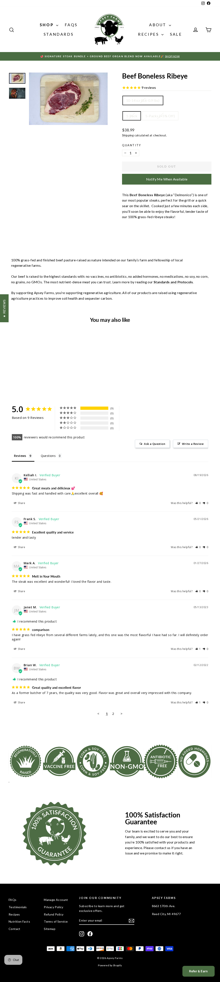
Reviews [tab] (20, 456)
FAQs (71, 24)
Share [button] (21, 503)
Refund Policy (53, 914)
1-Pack (131, 116)
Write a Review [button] (193, 444)
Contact (14, 929)
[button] (198, 503)
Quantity (131, 145)
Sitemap (49, 929)
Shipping (128, 135)
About (158, 24)
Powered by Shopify (110, 965)
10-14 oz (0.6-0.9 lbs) (143, 100)
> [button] (121, 713)
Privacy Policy (53, 907)
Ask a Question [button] (154, 444)
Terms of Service (56, 921)
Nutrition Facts (19, 921)
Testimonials (18, 907)
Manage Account (56, 900)
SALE (176, 34)
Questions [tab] (48, 456)
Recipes (149, 34)
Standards (58, 34)
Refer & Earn (198, 971)
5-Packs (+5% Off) (160, 116)
